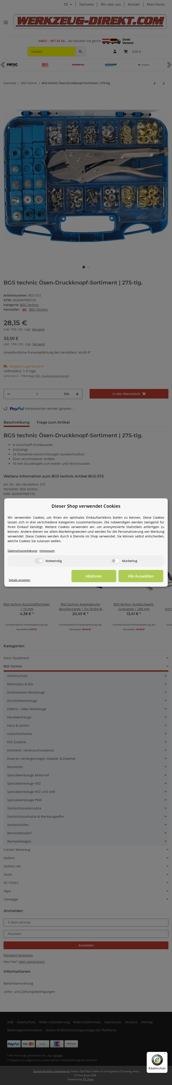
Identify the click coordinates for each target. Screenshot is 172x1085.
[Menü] (165, 1054)
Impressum (47, 551)
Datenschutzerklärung (22, 551)
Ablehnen (94, 576)
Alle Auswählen (141, 576)
